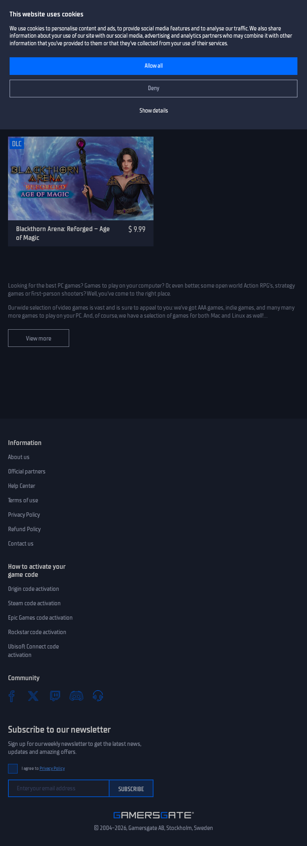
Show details (154, 111)
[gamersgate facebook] (11, 696)
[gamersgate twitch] (55, 696)
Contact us (21, 544)
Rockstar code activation (37, 632)
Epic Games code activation (40, 618)
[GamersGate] (154, 820)
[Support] (98, 696)
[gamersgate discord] (76, 696)
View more (38, 338)
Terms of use (23, 500)
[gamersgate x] (33, 696)
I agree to (43, 768)
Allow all (154, 66)
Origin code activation (33, 589)
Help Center (21, 486)
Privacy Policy (24, 515)
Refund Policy (24, 529)
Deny (153, 88)
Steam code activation (34, 603)
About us (19, 457)
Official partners (27, 471)
